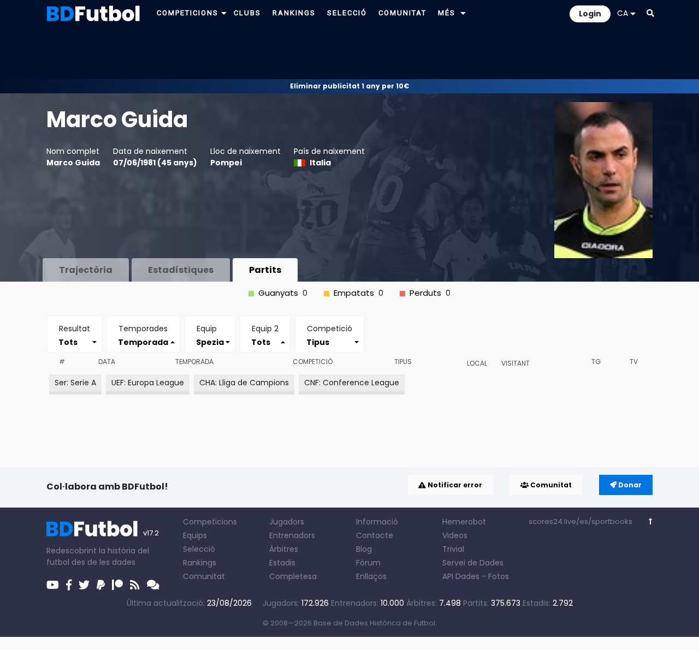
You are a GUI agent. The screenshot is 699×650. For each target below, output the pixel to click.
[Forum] (153, 585)
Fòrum (368, 562)
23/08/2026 (229, 603)
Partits (265, 270)
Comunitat (550, 485)
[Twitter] (84, 585)
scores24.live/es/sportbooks (580, 521)
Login (590, 13)
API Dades (460, 576)
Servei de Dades (472, 562)
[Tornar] (651, 521)
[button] (224, 13)
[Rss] (135, 585)
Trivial (453, 549)
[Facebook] (69, 585)
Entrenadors (292, 535)
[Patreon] (117, 585)
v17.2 (151, 533)
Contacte (374, 535)
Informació (377, 521)
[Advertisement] (349, 52)
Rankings (199, 562)
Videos (454, 535)
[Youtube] (52, 585)
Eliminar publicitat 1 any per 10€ (349, 86)
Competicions (210, 521)
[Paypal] (101, 585)
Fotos (498, 576)
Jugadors (286, 521)
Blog (364, 549)
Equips (195, 535)
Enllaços (371, 576)
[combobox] (74, 342)
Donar (629, 485)
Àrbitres (283, 549)
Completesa (293, 576)
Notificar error (454, 485)
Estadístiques (181, 270)
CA (622, 13)
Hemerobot (464, 521)
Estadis (282, 562)
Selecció (199, 549)
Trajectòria (85, 270)
